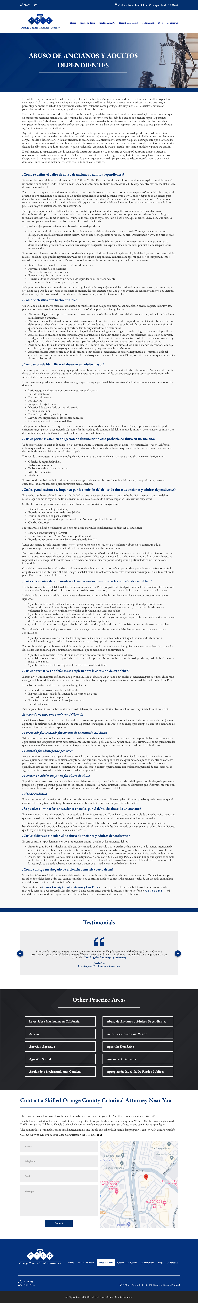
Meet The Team (87, 22)
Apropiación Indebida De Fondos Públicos (135, 1071)
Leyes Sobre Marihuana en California (54, 1021)
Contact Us (172, 22)
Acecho (34, 1034)
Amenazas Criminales (121, 1059)
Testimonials (148, 22)
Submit (59, 1223)
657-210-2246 (28, 1284)
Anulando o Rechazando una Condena (55, 1071)
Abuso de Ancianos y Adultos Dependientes (136, 1021)
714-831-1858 (30, 5)
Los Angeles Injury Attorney (120, 957)
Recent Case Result (128, 22)
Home (73, 22)
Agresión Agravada (42, 1046)
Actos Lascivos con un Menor (127, 1034)
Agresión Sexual (40, 1059)
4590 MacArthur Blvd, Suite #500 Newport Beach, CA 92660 (148, 5)
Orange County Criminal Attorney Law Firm (70, 887)
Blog (160, 22)
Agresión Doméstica (120, 1046)
